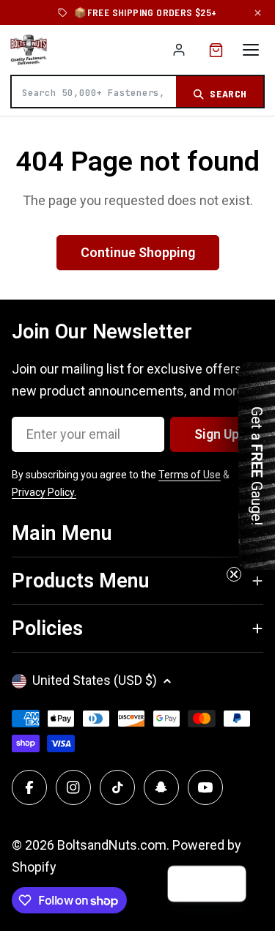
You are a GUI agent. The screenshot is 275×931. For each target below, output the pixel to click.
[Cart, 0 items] (215, 50)
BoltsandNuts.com (111, 845)
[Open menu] (251, 49)
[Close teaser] (234, 574)
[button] (228, 884)
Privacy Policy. (44, 492)
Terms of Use (189, 475)
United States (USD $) (94, 680)
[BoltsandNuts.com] (28, 49)
